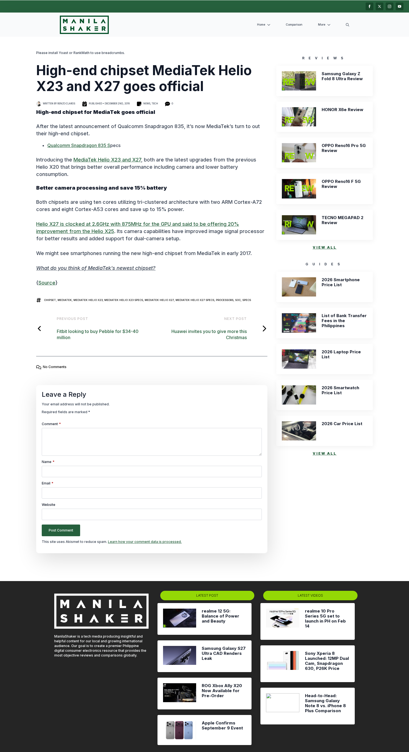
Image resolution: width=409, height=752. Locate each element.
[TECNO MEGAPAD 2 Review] (299, 224)
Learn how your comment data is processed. (145, 542)
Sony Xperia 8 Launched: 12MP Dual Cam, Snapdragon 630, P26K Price (327, 661)
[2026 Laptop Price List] (299, 359)
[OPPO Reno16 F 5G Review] (299, 188)
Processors (224, 300)
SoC (238, 300)
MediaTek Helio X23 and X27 (107, 160)
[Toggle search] (347, 25)
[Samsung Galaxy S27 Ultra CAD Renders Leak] (179, 656)
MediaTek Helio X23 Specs (123, 300)
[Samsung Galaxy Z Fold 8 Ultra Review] (299, 80)
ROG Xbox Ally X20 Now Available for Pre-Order (222, 690)
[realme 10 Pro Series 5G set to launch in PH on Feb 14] (282, 621)
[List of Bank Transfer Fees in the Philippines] (299, 322)
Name (48, 462)
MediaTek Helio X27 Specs (195, 300)
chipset (50, 300)
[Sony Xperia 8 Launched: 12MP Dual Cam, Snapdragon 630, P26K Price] (282, 664)
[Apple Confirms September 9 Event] (179, 730)
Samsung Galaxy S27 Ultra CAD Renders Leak (224, 653)
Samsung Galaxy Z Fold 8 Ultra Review (342, 76)
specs (246, 300)
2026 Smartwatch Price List (340, 390)
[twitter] (379, 6)
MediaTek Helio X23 (88, 300)
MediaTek (65, 300)
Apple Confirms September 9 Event (222, 726)
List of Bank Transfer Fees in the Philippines (344, 320)
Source (46, 283)
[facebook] (369, 6)
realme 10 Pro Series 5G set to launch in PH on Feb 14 (325, 619)
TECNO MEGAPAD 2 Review (342, 220)
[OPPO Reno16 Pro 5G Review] (299, 152)
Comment (51, 424)
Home (261, 24)
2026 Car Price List (342, 423)
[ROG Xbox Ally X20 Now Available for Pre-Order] (179, 693)
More (321, 24)
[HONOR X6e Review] (299, 116)
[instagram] (389, 6)
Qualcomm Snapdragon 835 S (78, 145)
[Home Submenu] (270, 25)
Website (48, 504)
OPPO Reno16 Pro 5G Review (344, 148)
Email (47, 483)
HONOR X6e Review (342, 109)
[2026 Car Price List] (299, 430)
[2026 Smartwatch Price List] (299, 395)
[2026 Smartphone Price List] (299, 287)
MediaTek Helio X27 (159, 300)
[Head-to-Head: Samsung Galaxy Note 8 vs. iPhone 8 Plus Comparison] (282, 706)
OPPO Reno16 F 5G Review (341, 184)
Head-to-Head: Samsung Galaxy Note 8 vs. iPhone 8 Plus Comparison (325, 703)
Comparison (294, 24)
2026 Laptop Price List (341, 354)
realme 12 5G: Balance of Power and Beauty (220, 616)
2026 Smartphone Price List (341, 282)
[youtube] (399, 6)
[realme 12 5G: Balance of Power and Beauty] (179, 619)
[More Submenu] (330, 25)
